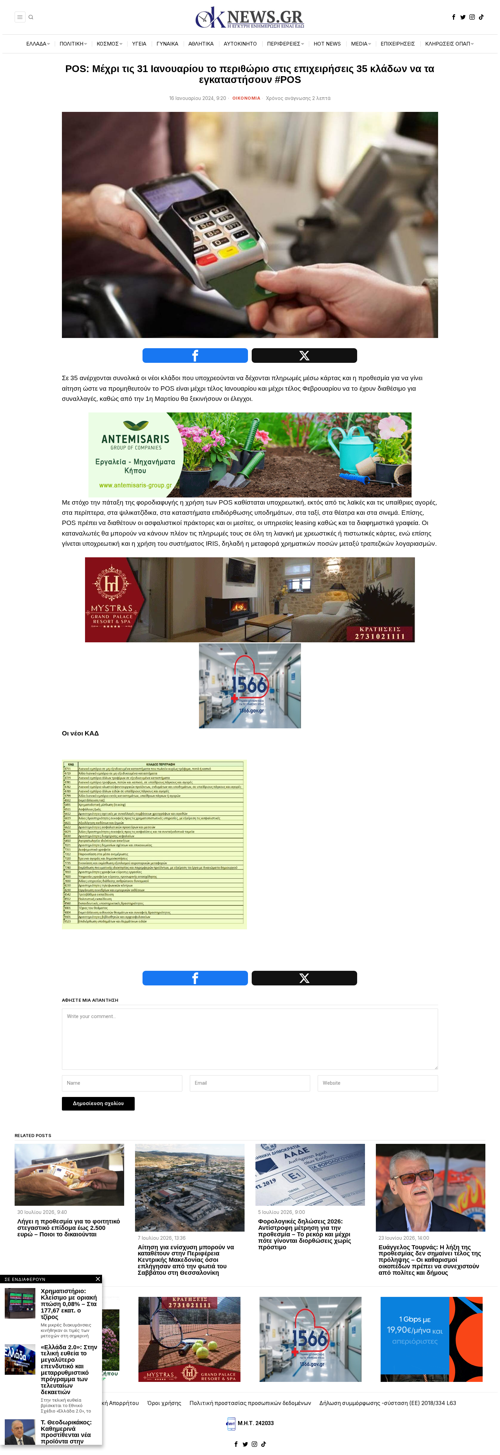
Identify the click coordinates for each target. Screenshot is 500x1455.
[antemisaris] (250, 454)
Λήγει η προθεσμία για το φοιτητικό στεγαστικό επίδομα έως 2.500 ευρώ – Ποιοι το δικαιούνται (68, 1228)
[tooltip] (454, 17)
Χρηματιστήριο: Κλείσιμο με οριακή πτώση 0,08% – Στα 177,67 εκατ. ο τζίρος (69, 1304)
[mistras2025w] (250, 599)
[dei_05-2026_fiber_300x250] (432, 1339)
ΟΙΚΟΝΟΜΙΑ (246, 98)
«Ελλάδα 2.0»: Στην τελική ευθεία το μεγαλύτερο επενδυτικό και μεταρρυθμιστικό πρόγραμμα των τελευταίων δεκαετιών (69, 1369)
